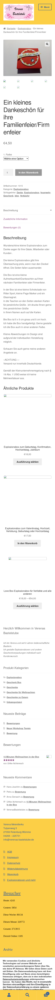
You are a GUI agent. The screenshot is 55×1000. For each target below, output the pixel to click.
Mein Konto (9, 995)
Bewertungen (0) (12, 227)
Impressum (13, 857)
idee (17, 195)
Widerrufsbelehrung (17, 868)
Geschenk (8, 195)
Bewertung (12, 733)
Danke (20, 192)
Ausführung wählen (28, 461)
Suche (27, 995)
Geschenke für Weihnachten (21, 692)
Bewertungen (13, 723)
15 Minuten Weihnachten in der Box (29, 803)
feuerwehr (45, 192)
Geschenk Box (14, 682)
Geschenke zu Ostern (17, 697)
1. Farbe (7, 154)
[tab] (27, 210)
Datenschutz (13, 863)
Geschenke (12, 687)
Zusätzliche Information (15, 219)
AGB (9, 851)
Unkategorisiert (14, 702)
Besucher (12, 893)
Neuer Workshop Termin (19, 728)
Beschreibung (10, 210)
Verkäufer (24, 195)
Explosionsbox (24, 28)
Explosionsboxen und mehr (21, 880)
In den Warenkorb (28, 172)
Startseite (11, 28)
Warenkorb (12, 874)
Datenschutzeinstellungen (16, 979)
